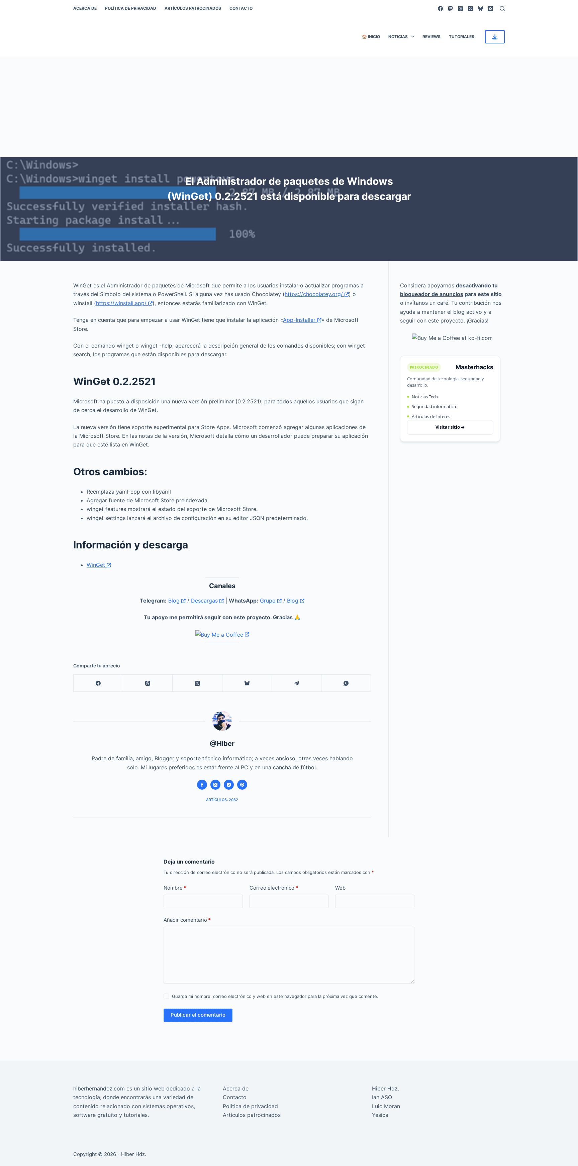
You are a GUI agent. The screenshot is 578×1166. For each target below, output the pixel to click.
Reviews (431, 36)
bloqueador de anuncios (431, 294)
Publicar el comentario (198, 1015)
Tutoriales (461, 36)
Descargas (205, 600)
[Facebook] (440, 8)
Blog (174, 600)
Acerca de (85, 8)
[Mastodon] (450, 8)
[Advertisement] (289, 107)
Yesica (380, 1115)
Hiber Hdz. (385, 1088)
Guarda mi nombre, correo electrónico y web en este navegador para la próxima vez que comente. (275, 996)
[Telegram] (296, 683)
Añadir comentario (187, 920)
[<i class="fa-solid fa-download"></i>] (495, 36)
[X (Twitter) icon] (215, 785)
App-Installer (300, 319)
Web (340, 888)
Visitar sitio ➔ (450, 427)
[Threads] (460, 8)
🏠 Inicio (371, 36)
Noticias (398, 36)
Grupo (268, 600)
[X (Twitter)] (470, 8)
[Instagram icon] (229, 785)
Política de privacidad (130, 8)
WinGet (97, 564)
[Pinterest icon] (242, 785)
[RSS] (490, 8)
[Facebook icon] (202, 785)
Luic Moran (386, 1106)
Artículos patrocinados (193, 8)
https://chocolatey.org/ (315, 294)
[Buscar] (502, 8)
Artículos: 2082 (222, 799)
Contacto (241, 8)
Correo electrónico (274, 888)
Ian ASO (382, 1097)
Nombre (175, 888)
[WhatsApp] (346, 683)
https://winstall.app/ (122, 303)
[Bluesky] (480, 8)
